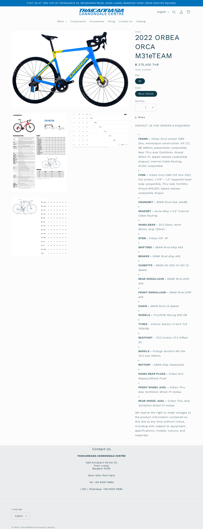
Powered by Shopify (45, 527)
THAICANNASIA (27, 527)
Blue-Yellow (146, 93)
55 (140, 81)
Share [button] (141, 117)
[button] (62, 21)
